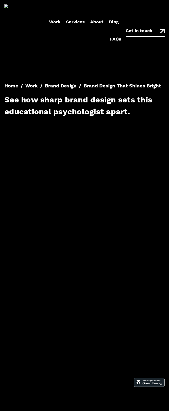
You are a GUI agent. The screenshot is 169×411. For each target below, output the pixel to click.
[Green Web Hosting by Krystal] (149, 385)
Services (75, 22)
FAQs (115, 39)
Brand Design (61, 86)
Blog (114, 22)
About (96, 22)
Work (55, 22)
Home (11, 86)
